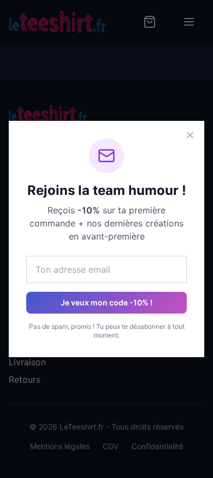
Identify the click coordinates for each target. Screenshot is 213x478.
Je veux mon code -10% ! (106, 302)
